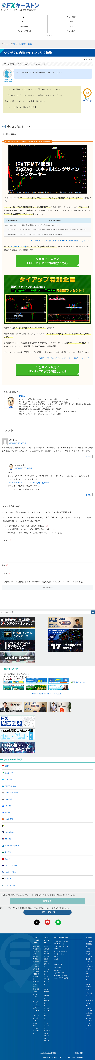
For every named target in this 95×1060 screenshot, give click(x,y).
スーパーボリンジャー (61, 941)
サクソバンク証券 (11, 865)
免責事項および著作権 (48, 1053)
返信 (90, 456)
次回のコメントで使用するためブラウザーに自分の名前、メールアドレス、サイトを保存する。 (44, 582)
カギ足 (56, 959)
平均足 (56, 949)
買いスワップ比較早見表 (46, 949)
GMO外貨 (8, 799)
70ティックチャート (47, 1025)
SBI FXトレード (10, 839)
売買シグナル (46, 1037)
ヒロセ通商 (9, 819)
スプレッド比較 (36, 995)
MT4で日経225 (89, 958)
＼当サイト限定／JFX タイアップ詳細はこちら (47, 369)
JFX (6, 826)
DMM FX (8, 879)
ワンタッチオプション (89, 1025)
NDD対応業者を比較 (36, 976)
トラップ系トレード (46, 1010)
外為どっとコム (10, 786)
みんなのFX (9, 773)
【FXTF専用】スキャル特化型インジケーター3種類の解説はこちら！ (58, 241)
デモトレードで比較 (36, 1030)
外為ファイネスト (11, 872)
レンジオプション (89, 1019)
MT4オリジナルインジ (89, 976)
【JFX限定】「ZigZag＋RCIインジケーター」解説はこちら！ (61, 358)
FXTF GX (8, 812)
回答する (47, 901)
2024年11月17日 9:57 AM (18, 443)
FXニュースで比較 (36, 1017)
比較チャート (46, 1042)
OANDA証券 (9, 832)
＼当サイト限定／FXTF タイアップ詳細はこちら (47, 261)
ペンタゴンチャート (60, 951)
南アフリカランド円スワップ (46, 980)
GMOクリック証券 (11, 793)
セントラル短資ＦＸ (12, 845)
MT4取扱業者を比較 (89, 944)
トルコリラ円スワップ (46, 964)
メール (6, 573)
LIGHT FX (8, 779)
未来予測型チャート (46, 1003)
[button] (93, 612)
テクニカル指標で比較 (36, 984)
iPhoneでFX (58, 968)
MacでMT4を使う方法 (89, 969)
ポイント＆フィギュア (61, 946)
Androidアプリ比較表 (61, 978)
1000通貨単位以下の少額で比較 (36, 950)
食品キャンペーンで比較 (36, 1010)
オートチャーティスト (46, 1018)
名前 (5, 565)
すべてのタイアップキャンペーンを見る (47, 694)
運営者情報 (79, 1053)
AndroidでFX (58, 970)
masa (22, 396)
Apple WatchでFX (59, 973)
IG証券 (7, 766)
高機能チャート (46, 997)
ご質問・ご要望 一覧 (47, 912)
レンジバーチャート (60, 954)
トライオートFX (10, 885)
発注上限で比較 (36, 963)
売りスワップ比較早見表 (46, 956)
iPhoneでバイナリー (89, 995)
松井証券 (8, 852)
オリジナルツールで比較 (89, 951)
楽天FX (7, 859)
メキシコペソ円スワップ (46, 971)
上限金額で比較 (89, 1014)
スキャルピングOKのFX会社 (36, 969)
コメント (7, 540)
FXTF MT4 (9, 806)
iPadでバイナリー (89, 1009)
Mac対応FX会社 (36, 958)
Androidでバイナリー (89, 1003)
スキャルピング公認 (19, 246)
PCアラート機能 (47, 1032)
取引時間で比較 (36, 990)
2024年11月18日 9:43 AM (24, 468)
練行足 (56, 956)
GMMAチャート (59, 944)
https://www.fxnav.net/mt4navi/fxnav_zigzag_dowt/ (28, 483)
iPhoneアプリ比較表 (60, 975)
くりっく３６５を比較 (36, 1023)
